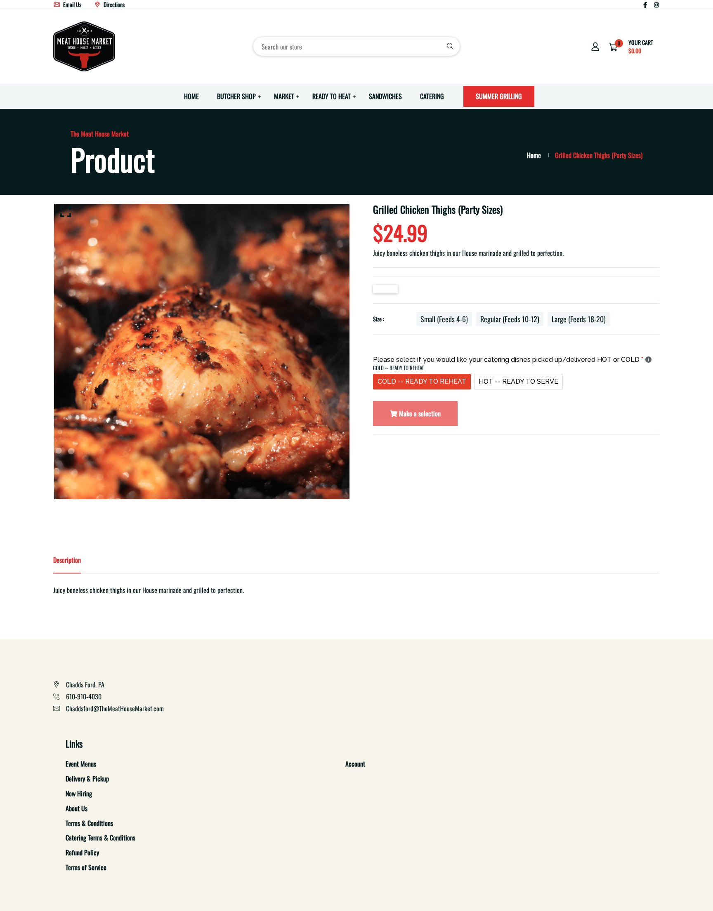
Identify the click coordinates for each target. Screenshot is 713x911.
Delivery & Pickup (87, 779)
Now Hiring (79, 793)
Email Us (71, 4)
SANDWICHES (385, 96)
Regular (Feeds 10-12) (509, 319)
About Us (76, 808)
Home (534, 155)
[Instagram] (656, 4)
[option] (201, 351)
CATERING (432, 96)
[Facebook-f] (645, 4)
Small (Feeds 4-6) (444, 319)
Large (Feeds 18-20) (579, 319)
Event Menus (81, 764)
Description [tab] (67, 560)
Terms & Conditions (89, 823)
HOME (191, 96)
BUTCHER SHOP (236, 96)
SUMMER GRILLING (499, 96)
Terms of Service (86, 867)
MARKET (284, 96)
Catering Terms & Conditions (100, 838)
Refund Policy (82, 852)
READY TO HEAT (331, 96)
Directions (113, 4)
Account (355, 764)
